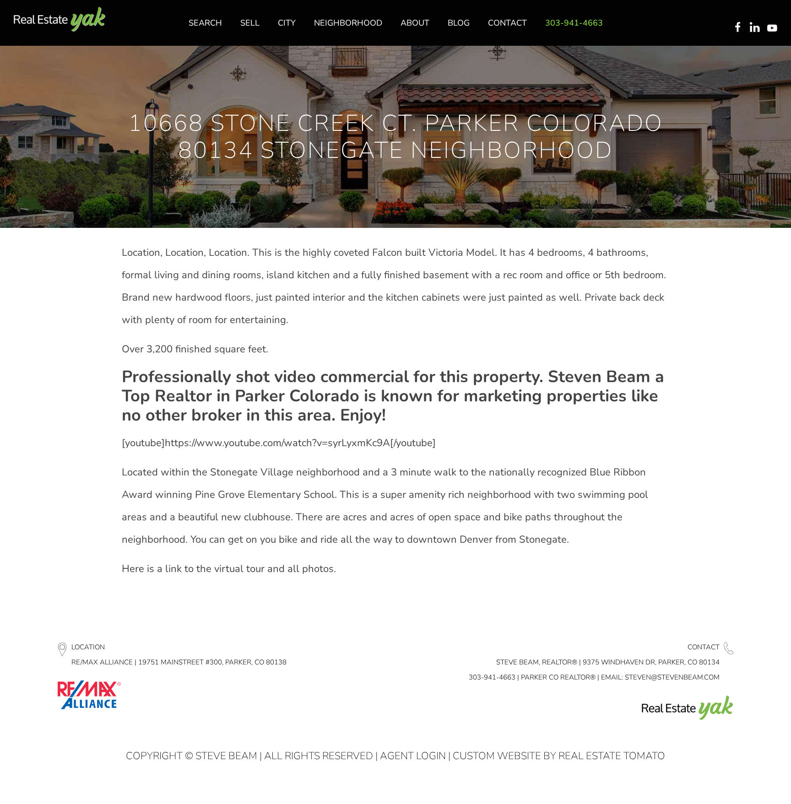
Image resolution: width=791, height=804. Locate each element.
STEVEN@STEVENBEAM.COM (672, 677)
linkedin (756, 28)
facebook (737, 28)
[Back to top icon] (747, 785)
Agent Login (413, 756)
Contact (704, 647)
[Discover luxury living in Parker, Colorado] (59, 19)
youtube (774, 28)
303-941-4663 (492, 677)
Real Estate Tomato (611, 756)
